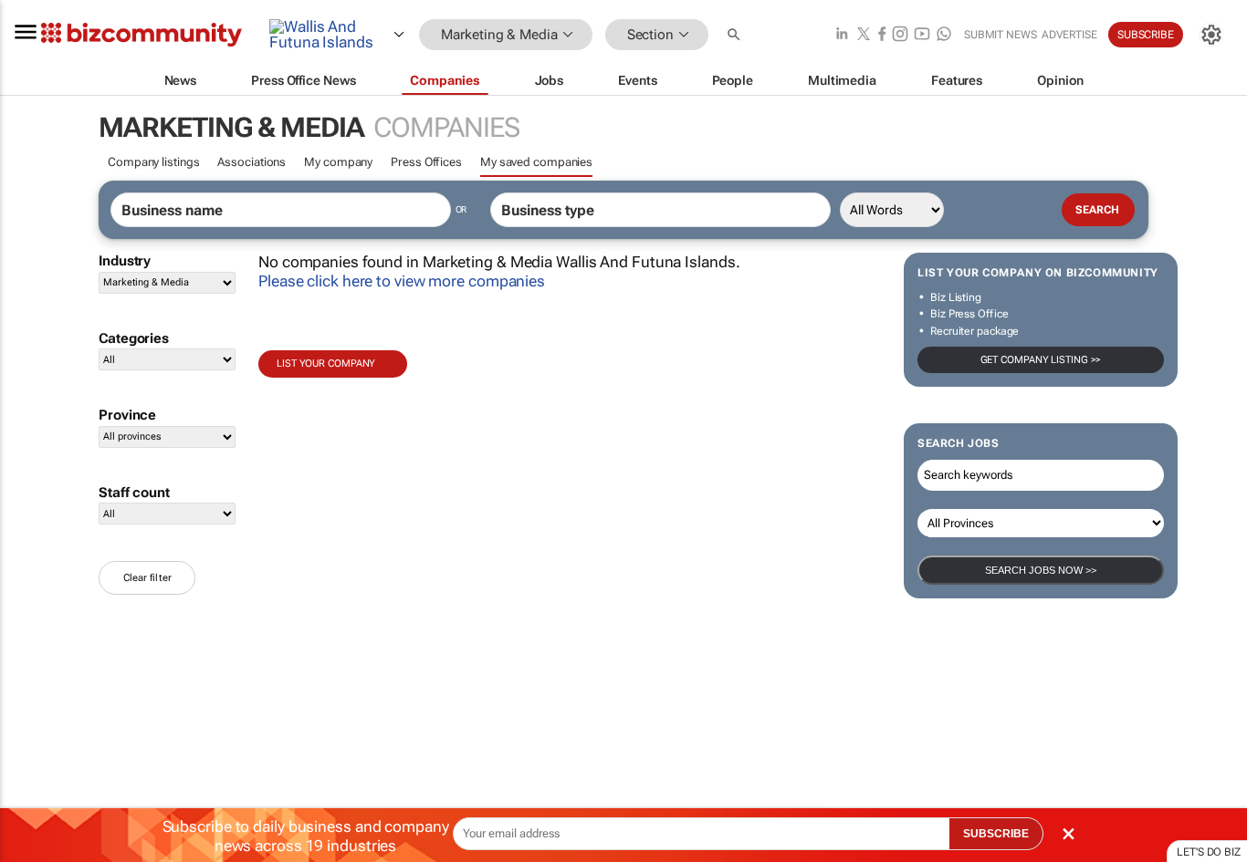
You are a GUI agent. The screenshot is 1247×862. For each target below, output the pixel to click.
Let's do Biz (1209, 852)
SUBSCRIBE (996, 833)
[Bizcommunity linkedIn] (842, 35)
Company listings (153, 162)
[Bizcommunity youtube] (922, 35)
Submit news (1000, 34)
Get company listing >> (1041, 360)
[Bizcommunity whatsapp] (944, 35)
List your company (326, 363)
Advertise (1069, 34)
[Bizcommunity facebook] (882, 35)
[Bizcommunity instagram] (900, 35)
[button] (735, 35)
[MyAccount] (1211, 34)
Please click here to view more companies (401, 281)
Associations (251, 162)
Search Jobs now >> (1040, 570)
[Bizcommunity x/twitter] (864, 35)
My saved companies (536, 162)
